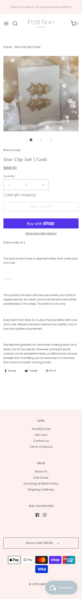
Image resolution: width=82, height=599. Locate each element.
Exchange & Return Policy (41, 483)
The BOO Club (41, 429)
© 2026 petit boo (40, 584)
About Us (41, 471)
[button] (41, 93)
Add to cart (41, 207)
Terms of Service (41, 447)
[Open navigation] (6, 23)
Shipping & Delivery (41, 489)
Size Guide (41, 478)
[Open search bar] (16, 23)
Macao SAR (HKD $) (40, 543)
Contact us (41, 441)
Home (7, 47)
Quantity (9, 176)
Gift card (41, 435)
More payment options (41, 233)
